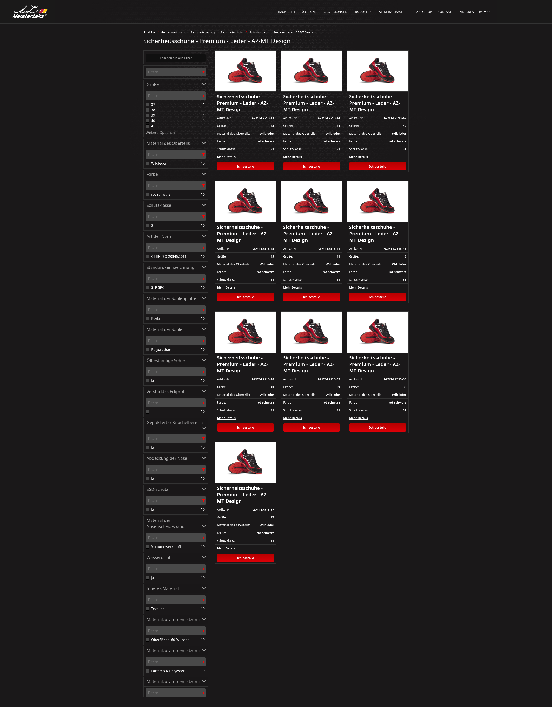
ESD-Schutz (157, 489)
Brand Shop (422, 12)
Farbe (152, 174)
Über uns (309, 12)
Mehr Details (226, 157)
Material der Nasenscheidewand (166, 523)
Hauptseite (287, 12)
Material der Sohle (164, 329)
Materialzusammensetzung (173, 619)
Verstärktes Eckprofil (167, 391)
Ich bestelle (245, 166)
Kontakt (445, 12)
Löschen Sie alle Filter (176, 58)
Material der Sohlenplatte (171, 298)
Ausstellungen (335, 12)
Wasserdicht (159, 557)
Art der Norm (159, 236)
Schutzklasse (159, 205)
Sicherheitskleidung (203, 32)
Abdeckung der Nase (167, 458)
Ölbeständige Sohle (166, 360)
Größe (153, 84)
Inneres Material (163, 588)
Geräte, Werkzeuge (173, 32)
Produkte (149, 32)
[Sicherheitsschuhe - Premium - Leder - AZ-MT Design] (245, 71)
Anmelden (466, 12)
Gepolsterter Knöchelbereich (175, 422)
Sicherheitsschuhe (232, 32)
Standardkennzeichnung (170, 267)
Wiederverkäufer (392, 12)
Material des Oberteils (168, 143)
